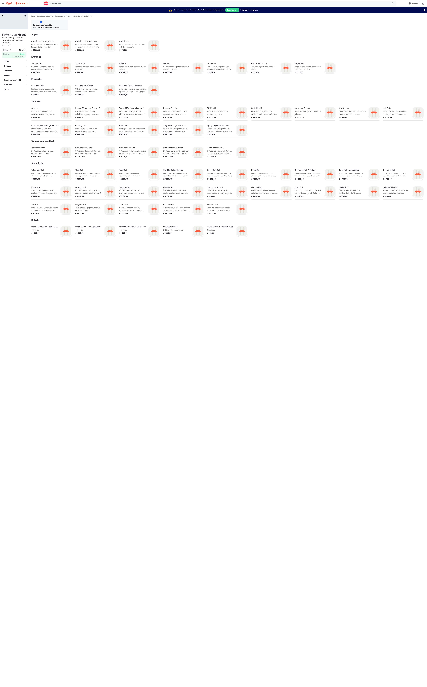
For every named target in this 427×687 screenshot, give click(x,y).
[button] (21, 3)
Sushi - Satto (6, 45)
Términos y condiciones (249, 10)
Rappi (33, 16)
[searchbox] (219, 3)
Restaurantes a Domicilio (45, 16)
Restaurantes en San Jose (63, 16)
